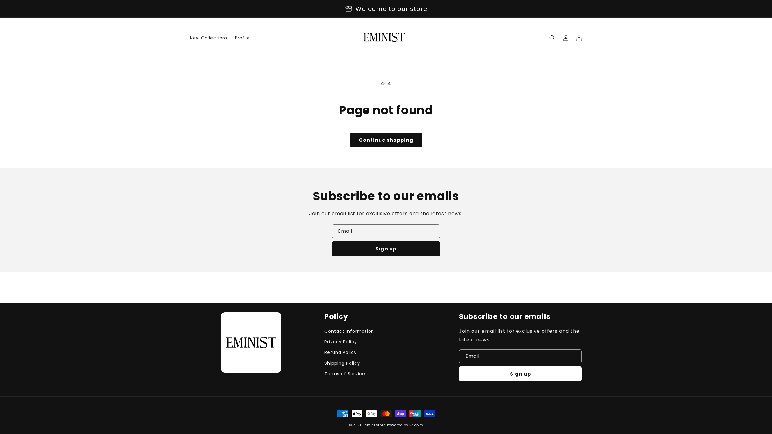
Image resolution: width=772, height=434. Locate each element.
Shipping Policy (342, 363)
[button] (552, 38)
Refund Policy (340, 352)
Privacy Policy (340, 342)
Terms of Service (344, 374)
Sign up (386, 248)
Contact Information (349, 331)
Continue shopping (386, 140)
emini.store (375, 425)
